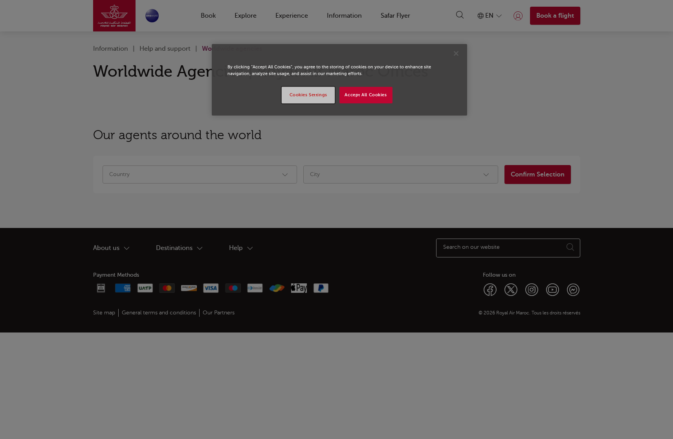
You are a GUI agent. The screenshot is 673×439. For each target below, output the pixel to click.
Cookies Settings (308, 94)
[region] (339, 80)
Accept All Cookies (366, 94)
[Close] (456, 53)
